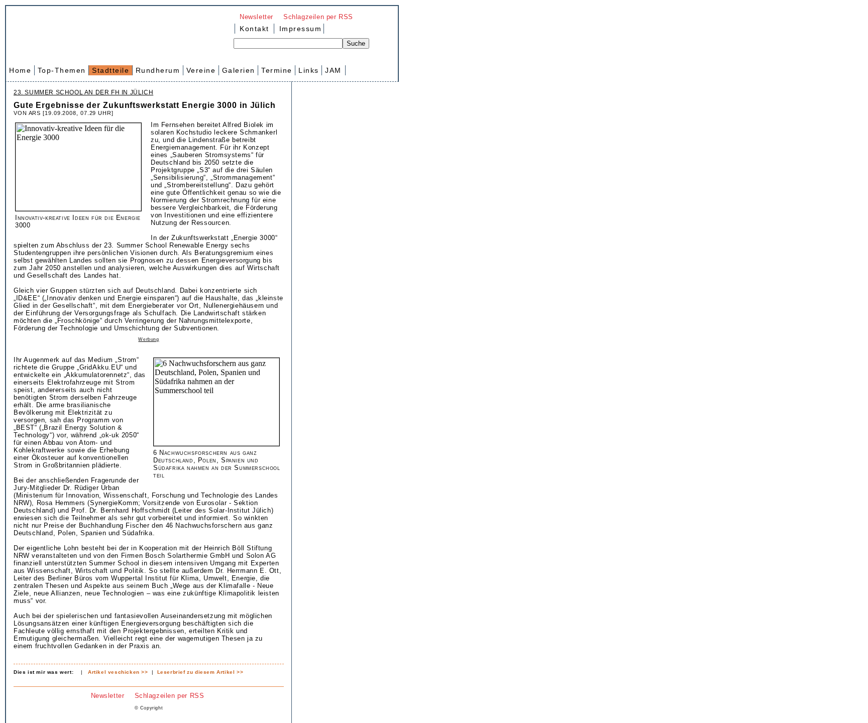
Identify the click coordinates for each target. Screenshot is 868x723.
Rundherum (158, 70)
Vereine (201, 70)
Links (308, 70)
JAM (333, 70)
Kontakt (254, 29)
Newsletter (256, 17)
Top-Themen (62, 70)
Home (20, 70)
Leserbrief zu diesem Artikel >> (200, 672)
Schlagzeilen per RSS (318, 17)
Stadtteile (110, 70)
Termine (276, 70)
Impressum (298, 29)
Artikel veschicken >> (118, 672)
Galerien (238, 70)
